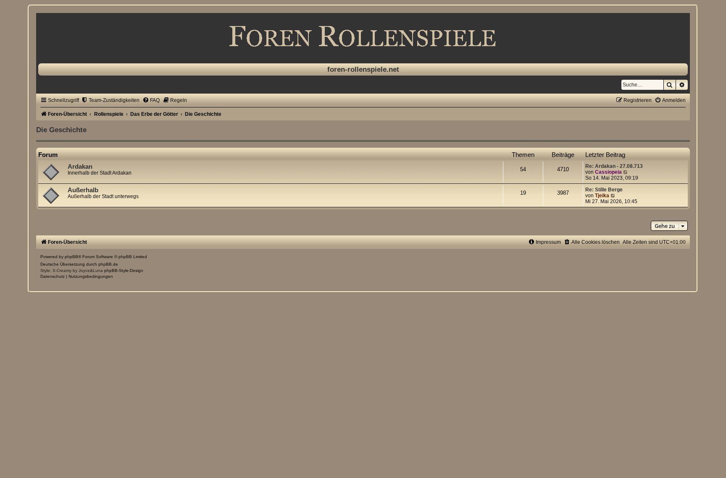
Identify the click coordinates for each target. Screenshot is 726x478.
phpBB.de (108, 264)
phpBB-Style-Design (123, 270)
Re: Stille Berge (604, 190)
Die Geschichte (61, 129)
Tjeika (602, 196)
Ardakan (80, 166)
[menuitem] (110, 100)
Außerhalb (83, 190)
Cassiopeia (608, 172)
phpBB (71, 256)
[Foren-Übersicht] (362, 36)
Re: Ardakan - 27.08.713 (614, 166)
